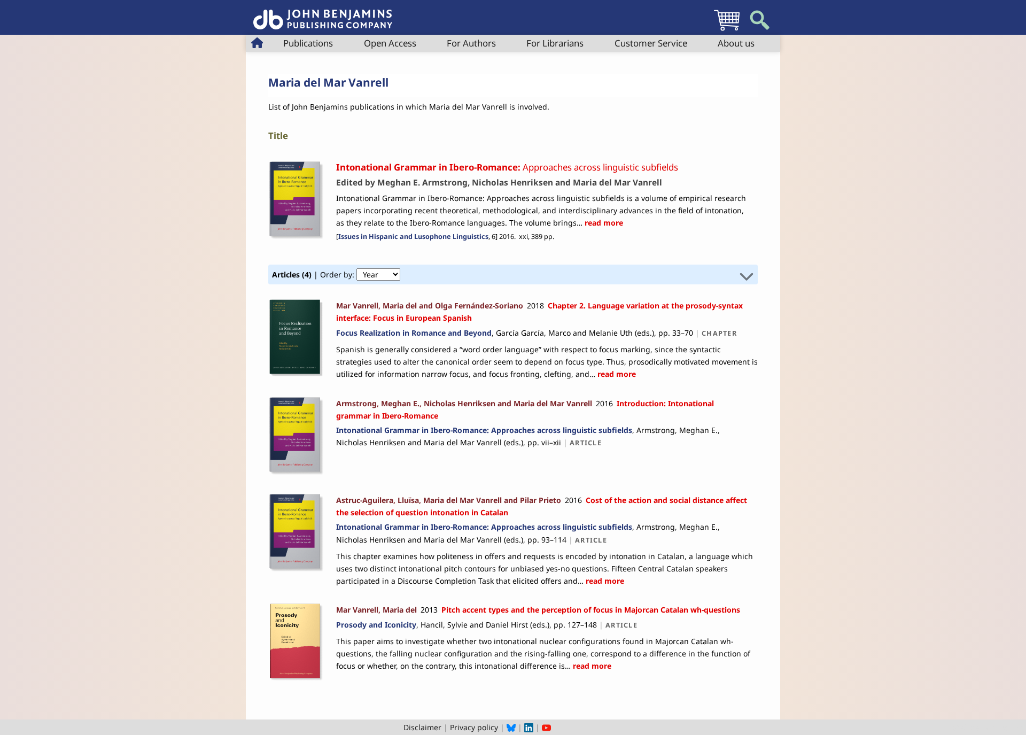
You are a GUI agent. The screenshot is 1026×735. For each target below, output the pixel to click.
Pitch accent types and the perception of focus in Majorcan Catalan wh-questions (590, 610)
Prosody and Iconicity (376, 625)
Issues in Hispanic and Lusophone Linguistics (413, 236)
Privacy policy (474, 727)
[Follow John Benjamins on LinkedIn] (528, 727)
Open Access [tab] (390, 43)
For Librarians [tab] (555, 43)
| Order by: (314, 274)
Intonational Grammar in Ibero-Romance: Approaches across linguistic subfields (484, 430)
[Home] (322, 14)
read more (602, 223)
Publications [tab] (308, 43)
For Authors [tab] (471, 43)
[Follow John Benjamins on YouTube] (546, 727)
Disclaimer (422, 727)
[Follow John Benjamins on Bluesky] (511, 727)
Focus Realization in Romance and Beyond (414, 333)
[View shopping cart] (727, 30)
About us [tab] (736, 43)
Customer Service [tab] (651, 43)
